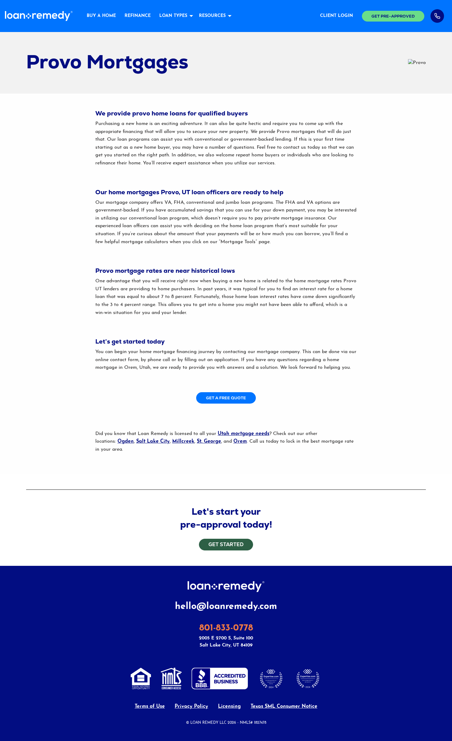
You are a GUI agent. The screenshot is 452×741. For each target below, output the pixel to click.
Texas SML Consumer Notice (284, 706)
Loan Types (173, 16)
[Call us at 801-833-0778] (437, 16)
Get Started (226, 544)
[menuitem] (101, 16)
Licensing (229, 706)
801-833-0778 (226, 628)
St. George (209, 441)
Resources (212, 16)
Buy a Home (101, 16)
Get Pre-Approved (393, 16)
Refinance (138, 16)
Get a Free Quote (226, 398)
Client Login (336, 16)
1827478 (260, 723)
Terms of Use (150, 706)
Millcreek (183, 441)
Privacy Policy (191, 706)
